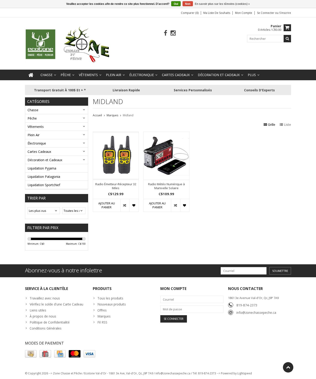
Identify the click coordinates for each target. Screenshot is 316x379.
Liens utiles (38, 310)
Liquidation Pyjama (42, 168)
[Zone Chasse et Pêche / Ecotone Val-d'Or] (68, 44)
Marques (112, 115)
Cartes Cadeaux (176, 75)
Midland (128, 115)
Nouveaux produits (111, 304)
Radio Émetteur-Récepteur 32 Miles (115, 186)
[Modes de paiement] (31, 353)
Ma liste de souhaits (216, 13)
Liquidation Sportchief (44, 185)
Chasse (46, 75)
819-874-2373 (246, 305)
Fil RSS (102, 322)
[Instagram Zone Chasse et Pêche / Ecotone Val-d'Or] (173, 33)
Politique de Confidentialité (50, 322)
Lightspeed (244, 373)
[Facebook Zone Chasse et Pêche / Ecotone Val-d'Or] (165, 33)
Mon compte (243, 13)
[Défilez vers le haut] (288, 367)
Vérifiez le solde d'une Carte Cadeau (56, 304)
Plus (252, 75)
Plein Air (113, 75)
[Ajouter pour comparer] (124, 205)
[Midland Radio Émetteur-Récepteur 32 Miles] (116, 134)
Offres (102, 310)
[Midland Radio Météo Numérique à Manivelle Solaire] (166, 134)
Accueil (97, 115)
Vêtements (88, 75)
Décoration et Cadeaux (219, 75)
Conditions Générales (46, 328)
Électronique (141, 75)
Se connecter (266, 13)
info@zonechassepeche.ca (256, 312)
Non (187, 4)
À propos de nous (43, 316)
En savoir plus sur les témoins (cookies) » (222, 4)
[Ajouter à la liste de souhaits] (133, 205)
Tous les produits (110, 298)
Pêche (66, 75)
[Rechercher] (287, 38)
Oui (176, 4)
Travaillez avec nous (45, 298)
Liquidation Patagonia (44, 176)
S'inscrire (285, 13)
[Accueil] (31, 75)
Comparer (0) (189, 13)
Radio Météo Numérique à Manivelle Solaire (166, 186)
